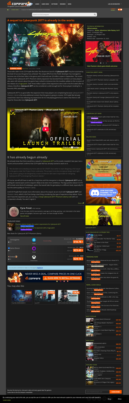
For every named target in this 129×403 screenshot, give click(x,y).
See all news (24, 216)
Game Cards (45, 4)
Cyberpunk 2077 (48, 161)
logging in (40, 268)
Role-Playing (112, 30)
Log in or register (114, 4)
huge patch (23, 84)
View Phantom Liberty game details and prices (102, 66)
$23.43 (78, 250)
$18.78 (78, 241)
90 (10, 259)
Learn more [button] (7, 400)
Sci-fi (118, 30)
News (69, 4)
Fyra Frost (25, 68)
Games (37, 4)
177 (10, 242)
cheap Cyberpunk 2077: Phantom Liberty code (55, 197)
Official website (92, 28)
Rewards (63, 4)
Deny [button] (109, 399)
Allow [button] (119, 399)
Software (54, 4)
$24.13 (78, 258)
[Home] (7, 9)
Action (97, 30)
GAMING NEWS (15, 68)
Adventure (103, 30)
